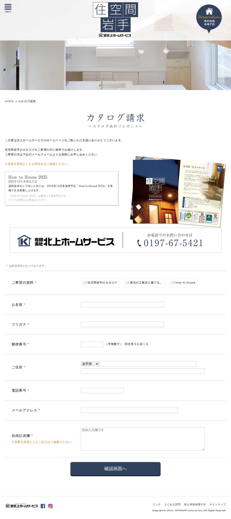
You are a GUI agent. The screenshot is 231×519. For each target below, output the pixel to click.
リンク (156, 504)
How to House (185, 282)
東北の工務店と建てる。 (146, 282)
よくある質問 (172, 504)
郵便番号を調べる (137, 344)
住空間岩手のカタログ (102, 282)
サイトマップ (218, 504)
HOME (9, 101)
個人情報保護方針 (195, 504)
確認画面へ (115, 468)
